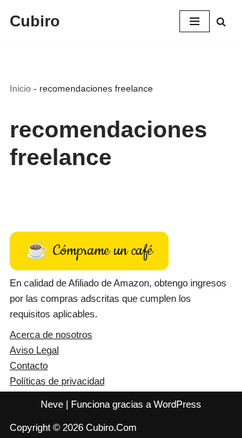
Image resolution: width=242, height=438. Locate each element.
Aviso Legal (34, 349)
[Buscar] (221, 21)
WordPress (177, 404)
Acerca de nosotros (51, 334)
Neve (52, 404)
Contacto (29, 365)
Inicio (20, 88)
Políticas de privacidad (57, 380)
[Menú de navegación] (194, 21)
